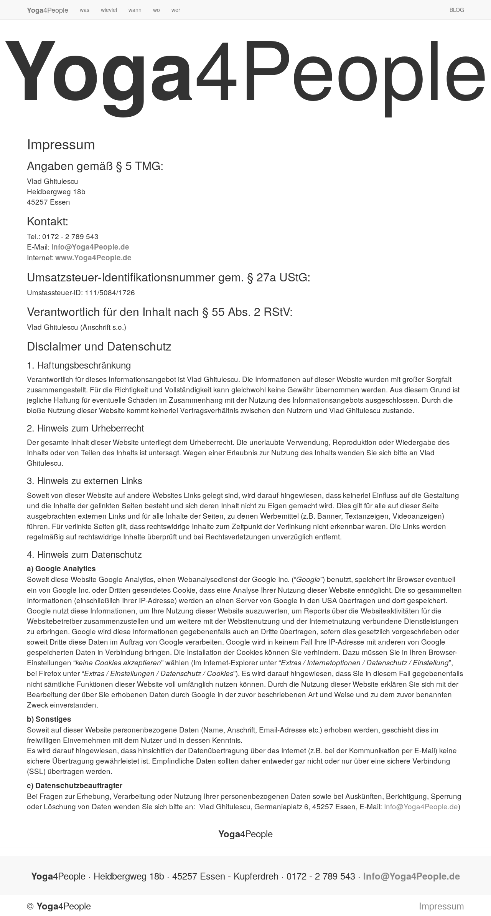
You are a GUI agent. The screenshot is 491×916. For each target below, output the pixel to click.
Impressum (441, 905)
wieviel (109, 9)
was (84, 9)
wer (175, 9)
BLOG (457, 9)
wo (156, 9)
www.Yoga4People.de (93, 257)
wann (135, 9)
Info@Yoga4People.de (90, 246)
